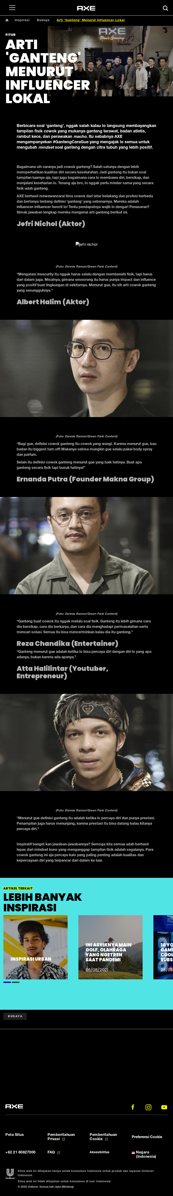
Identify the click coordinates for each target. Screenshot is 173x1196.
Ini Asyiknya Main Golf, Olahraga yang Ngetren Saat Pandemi (109, 952)
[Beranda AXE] (14, 1106)
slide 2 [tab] (15, 981)
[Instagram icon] (148, 1107)
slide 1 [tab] (7, 981)
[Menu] (11, 7)
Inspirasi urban (31, 959)
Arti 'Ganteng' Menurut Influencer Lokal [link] (91, 20)
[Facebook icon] (132, 1107)
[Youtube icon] (164, 1107)
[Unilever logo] (10, 1174)
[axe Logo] (86, 8)
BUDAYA (15, 1016)
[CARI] (165, 8)
